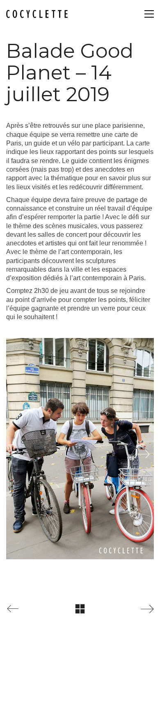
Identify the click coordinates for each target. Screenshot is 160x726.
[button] (149, 14)
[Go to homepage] (37, 14)
